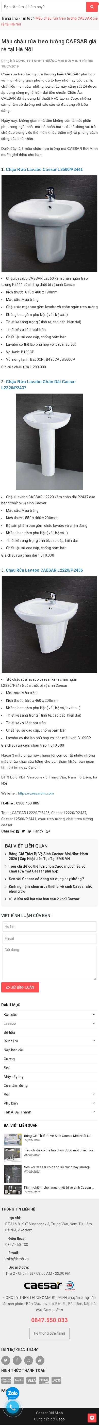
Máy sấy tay (14, 1077)
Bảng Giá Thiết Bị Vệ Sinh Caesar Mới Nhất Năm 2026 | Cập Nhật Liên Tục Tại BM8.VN (48, 856)
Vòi (6, 1094)
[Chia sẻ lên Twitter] (24, 831)
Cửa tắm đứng (16, 1085)
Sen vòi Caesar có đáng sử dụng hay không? (46, 879)
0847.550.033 (16, 1245)
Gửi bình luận (22, 987)
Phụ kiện (11, 1103)
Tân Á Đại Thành (17, 1112)
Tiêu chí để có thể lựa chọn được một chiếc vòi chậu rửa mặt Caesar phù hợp (48, 868)
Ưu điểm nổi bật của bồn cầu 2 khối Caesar (44, 899)
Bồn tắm (11, 1041)
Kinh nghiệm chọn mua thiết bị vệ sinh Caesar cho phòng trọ (50, 889)
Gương (9, 1059)
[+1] (48, 831)
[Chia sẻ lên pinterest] (30, 831)
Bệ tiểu (9, 1032)
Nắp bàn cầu (14, 1050)
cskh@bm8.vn (17, 1259)
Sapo (60, 1419)
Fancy (39, 831)
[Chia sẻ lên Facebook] (18, 831)
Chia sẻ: (8, 831)
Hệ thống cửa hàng (49, 1333)
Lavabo (10, 1023)
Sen (7, 1068)
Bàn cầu (10, 1015)
